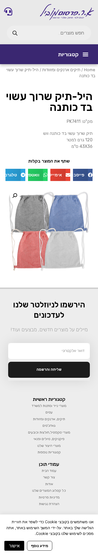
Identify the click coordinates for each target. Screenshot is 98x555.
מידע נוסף (39, 545)
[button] (85, 54)
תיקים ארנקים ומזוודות (61, 69)
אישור (14, 545)
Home (89, 69)
